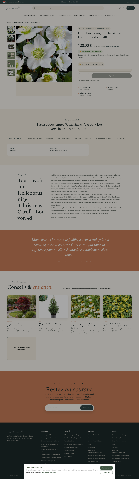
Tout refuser (106, 472)
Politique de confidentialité (49, 472)
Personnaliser (106, 476)
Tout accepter (106, 468)
